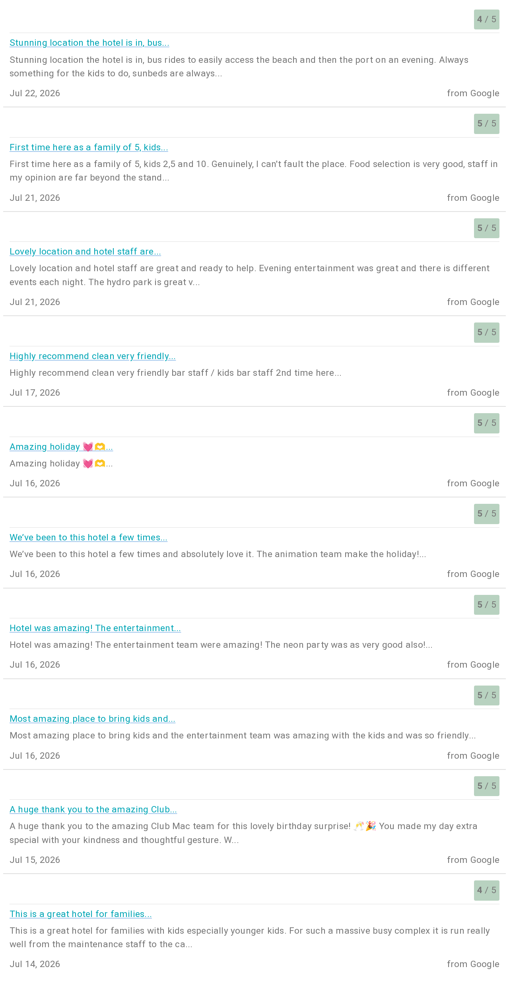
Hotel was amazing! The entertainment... (95, 628)
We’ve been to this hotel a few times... (88, 537)
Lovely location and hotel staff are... (85, 251)
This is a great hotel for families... (81, 914)
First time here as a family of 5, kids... (89, 147)
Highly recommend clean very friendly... (93, 356)
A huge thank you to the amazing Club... (93, 809)
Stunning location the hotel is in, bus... (89, 42)
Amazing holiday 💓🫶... (61, 446)
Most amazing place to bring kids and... (92, 718)
